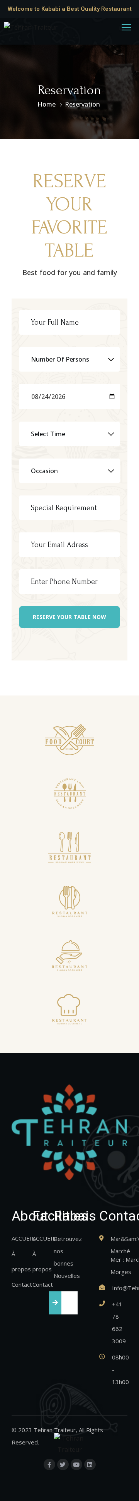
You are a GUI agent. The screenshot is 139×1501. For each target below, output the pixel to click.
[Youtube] (76, 1464)
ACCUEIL (23, 1238)
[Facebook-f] (49, 1464)
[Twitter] (63, 1464)
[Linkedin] (90, 1464)
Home (46, 104)
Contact (22, 1284)
